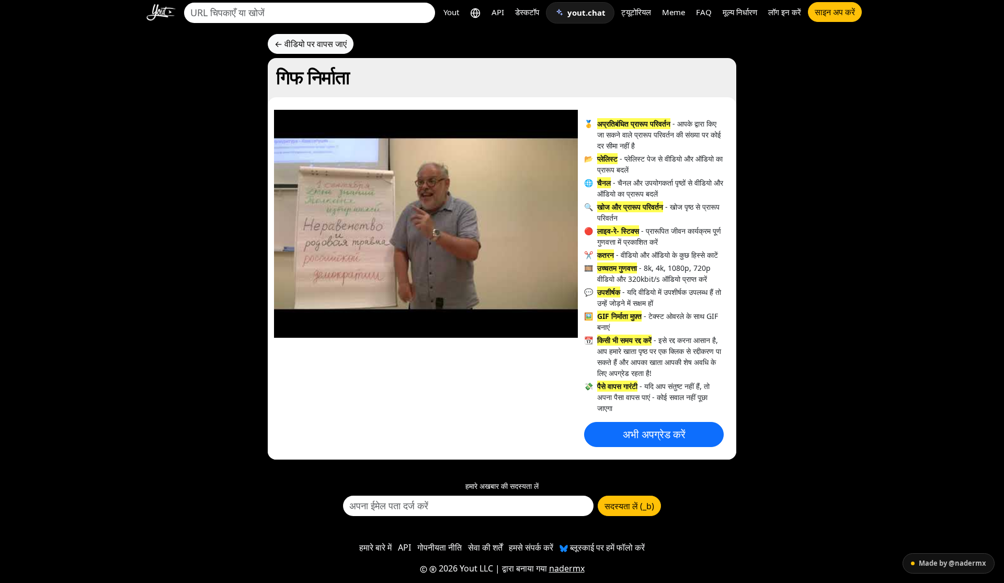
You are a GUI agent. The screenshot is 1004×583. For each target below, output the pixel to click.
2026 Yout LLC (465, 568)
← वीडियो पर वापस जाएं (311, 44)
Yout (451, 12)
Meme (673, 12)
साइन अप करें (835, 12)
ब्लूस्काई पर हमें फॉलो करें (606, 547)
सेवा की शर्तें (485, 547)
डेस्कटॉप (527, 12)
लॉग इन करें (784, 12)
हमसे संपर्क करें (531, 547)
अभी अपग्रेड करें (654, 434)
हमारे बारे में (375, 547)
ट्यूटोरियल (636, 12)
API (498, 12)
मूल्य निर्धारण (740, 12)
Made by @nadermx (952, 563)
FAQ (704, 12)
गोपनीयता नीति (439, 547)
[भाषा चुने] (475, 12)
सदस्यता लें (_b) (629, 506)
